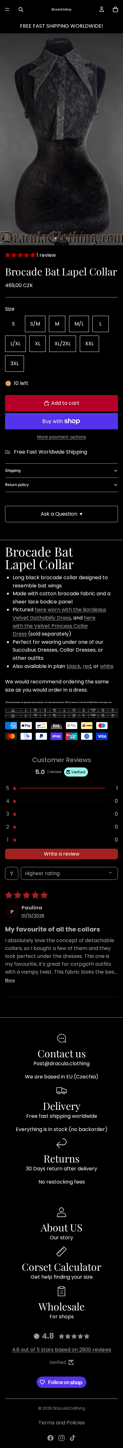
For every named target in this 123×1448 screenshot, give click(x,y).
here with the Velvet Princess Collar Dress (54, 625)
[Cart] (115, 9)
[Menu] (7, 9)
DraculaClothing (69, 1408)
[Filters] (11, 873)
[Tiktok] (72, 1438)
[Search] (21, 9)
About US (61, 1227)
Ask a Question (61, 514)
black (73, 666)
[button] (21, 255)
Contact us (62, 1053)
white (107, 666)
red (87, 666)
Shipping (12, 470)
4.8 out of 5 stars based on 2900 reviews (61, 1349)
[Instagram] (61, 1438)
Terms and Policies (61, 1422)
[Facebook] (50, 1438)
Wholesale (61, 1306)
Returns (61, 1158)
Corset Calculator (61, 1266)
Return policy (17, 484)
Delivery (61, 1105)
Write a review (61, 853)
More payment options (61, 437)
